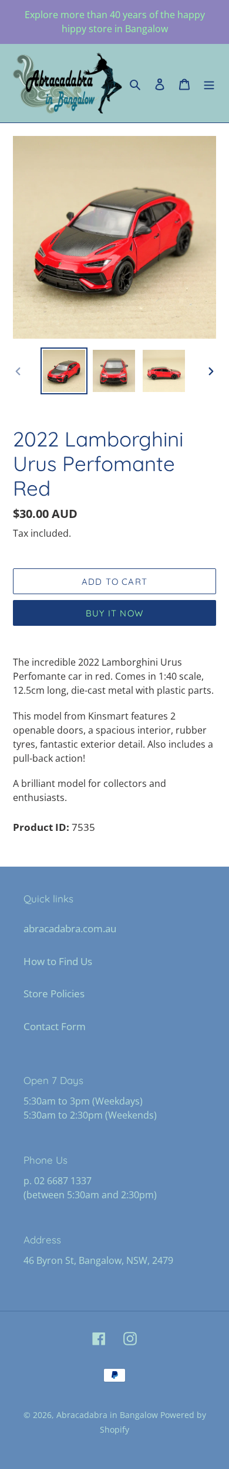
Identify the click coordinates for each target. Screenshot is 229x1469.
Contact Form (54, 1026)
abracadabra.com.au (69, 928)
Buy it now (114, 613)
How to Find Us (57, 961)
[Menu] (209, 83)
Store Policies (54, 993)
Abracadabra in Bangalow (108, 1414)
